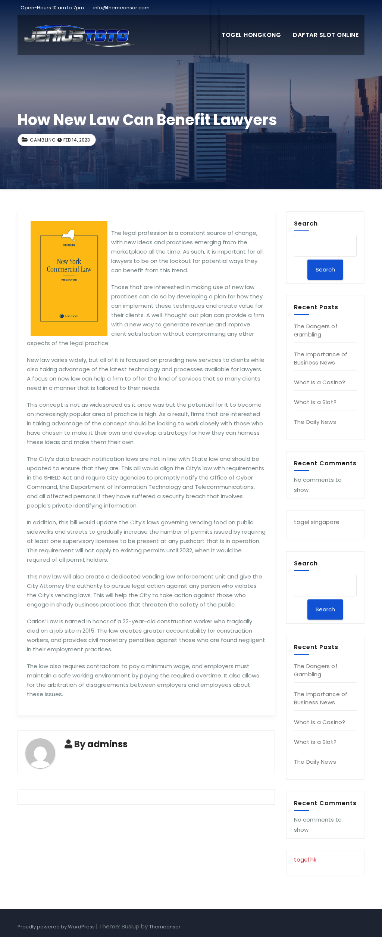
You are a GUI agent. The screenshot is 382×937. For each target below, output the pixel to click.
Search (306, 223)
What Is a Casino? (319, 382)
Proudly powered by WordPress (57, 926)
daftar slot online (325, 35)
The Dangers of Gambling (316, 330)
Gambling (43, 140)
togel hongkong (251, 35)
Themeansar (165, 926)
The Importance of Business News (320, 358)
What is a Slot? (315, 402)
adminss (107, 744)
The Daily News (315, 422)
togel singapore (316, 522)
